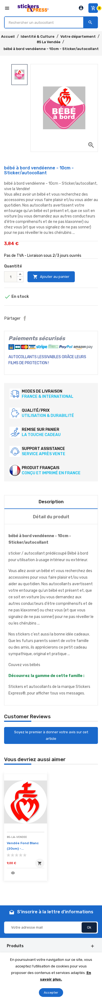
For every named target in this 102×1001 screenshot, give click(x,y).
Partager (24, 318)
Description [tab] (51, 501)
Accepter (51, 992)
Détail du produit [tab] (51, 516)
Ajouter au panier (51, 276)
